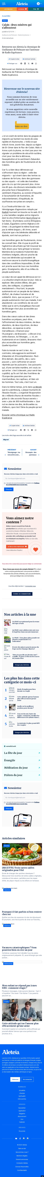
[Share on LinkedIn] (25, 63)
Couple (6, 1001)
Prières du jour (13, 775)
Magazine (22, 1114)
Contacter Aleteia (22, 1163)
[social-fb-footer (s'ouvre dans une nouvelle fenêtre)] (20, 1138)
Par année (22, 1131)
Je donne (21, 9)
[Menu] (8, 4)
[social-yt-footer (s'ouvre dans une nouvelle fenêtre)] (16, 1138)
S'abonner (15, 1079)
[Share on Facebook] (21, 63)
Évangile (9, 760)
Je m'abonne (8, 9)
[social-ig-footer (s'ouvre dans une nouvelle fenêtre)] (28, 1138)
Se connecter (27, 1079)
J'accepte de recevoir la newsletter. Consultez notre (22, 484)
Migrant (6, 440)
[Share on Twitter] (28, 63)
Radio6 (5, 212)
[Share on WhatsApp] (36, 63)
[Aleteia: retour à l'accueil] (22, 4)
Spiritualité (22, 1096)
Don (22, 1119)
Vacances (7, 890)
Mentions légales (22, 1156)
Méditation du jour (16, 767)
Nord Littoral (32, 218)
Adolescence (8, 963)
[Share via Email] (32, 63)
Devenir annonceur (22, 1159)
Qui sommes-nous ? (22, 1152)
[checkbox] (4, 483)
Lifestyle (22, 1093)
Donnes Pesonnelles (22, 1167)
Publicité (22, 1122)
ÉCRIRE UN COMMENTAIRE (22, 594)
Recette (6, 846)
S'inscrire (9, 489)
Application (22, 1111)
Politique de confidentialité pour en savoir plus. (22, 484)
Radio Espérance (23, 35)
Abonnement (22, 1116)
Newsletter (22, 1108)
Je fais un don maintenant (16, 547)
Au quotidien (6, 16)
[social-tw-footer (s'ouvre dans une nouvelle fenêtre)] (24, 1138)
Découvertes (22, 1099)
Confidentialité (22, 1170)
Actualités (22, 1090)
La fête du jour (13, 753)
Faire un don (21, 126)
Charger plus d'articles (22, 665)
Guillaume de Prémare (9, 35)
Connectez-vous (30, 586)
